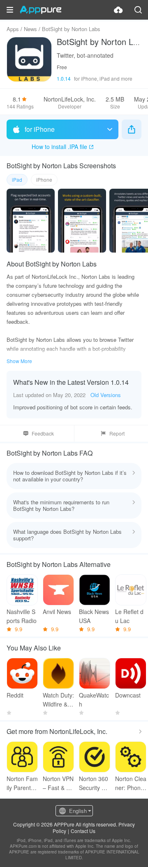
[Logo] (40, 10)
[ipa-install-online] (118, 10)
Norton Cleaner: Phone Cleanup (130, 783)
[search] (138, 10)
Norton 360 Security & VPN (93, 783)
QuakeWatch (94, 699)
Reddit (15, 695)
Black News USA (94, 616)
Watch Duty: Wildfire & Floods (58, 700)
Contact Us (83, 830)
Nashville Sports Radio (22, 616)
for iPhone (40, 129)
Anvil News (57, 611)
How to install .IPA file (59, 146)
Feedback (43, 433)
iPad (17, 179)
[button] (10, 10)
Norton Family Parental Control (22, 783)
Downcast (128, 695)
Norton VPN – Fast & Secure (58, 783)
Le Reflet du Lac (129, 616)
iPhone (44, 179)
